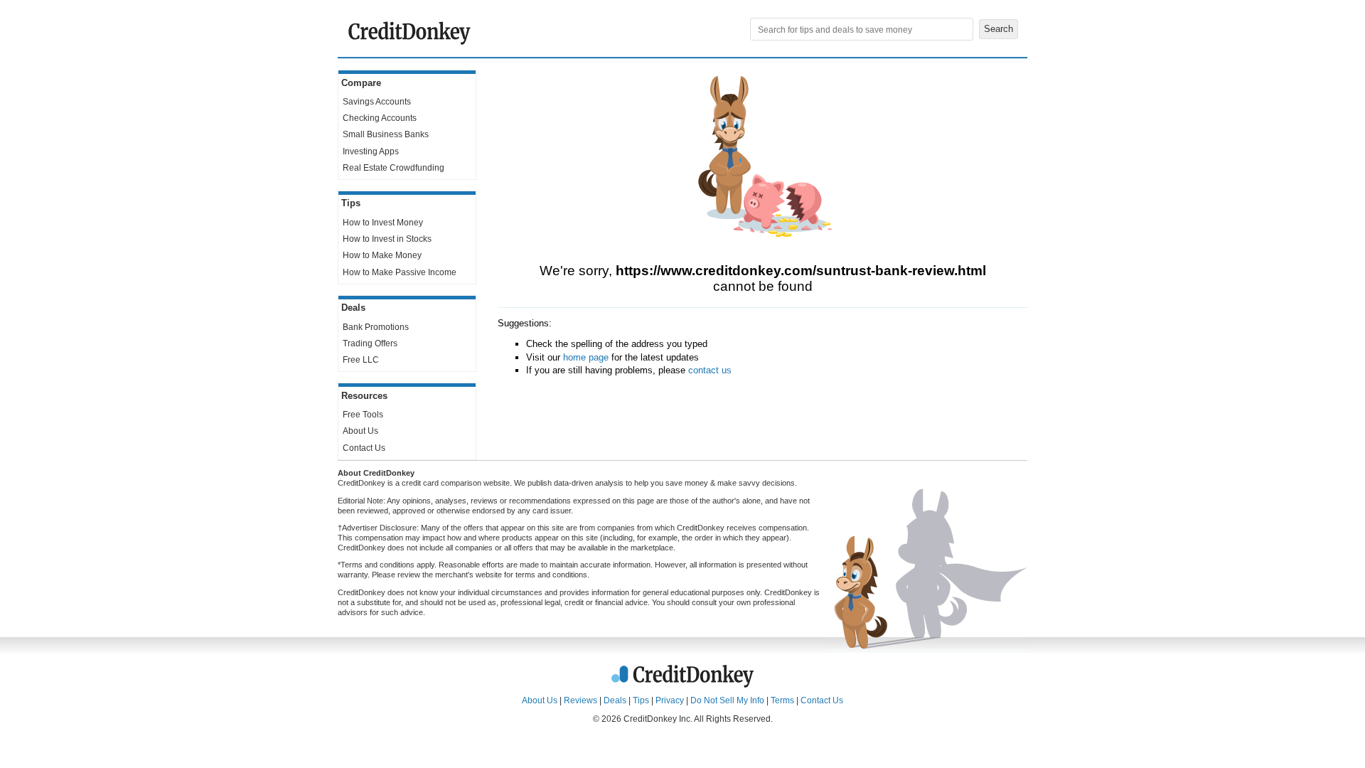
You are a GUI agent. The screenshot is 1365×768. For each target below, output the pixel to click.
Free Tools (363, 415)
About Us (360, 431)
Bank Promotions (376, 327)
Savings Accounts (377, 102)
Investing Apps (371, 151)
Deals (615, 700)
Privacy (669, 700)
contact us (710, 370)
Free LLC (361, 360)
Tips (641, 700)
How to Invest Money (383, 223)
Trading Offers (370, 343)
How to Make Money (382, 255)
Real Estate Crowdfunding (393, 168)
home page (586, 357)
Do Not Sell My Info (727, 700)
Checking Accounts (380, 118)
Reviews (580, 700)
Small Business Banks (386, 134)
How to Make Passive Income (399, 272)
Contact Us (364, 448)
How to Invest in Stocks (387, 239)
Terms (782, 700)
